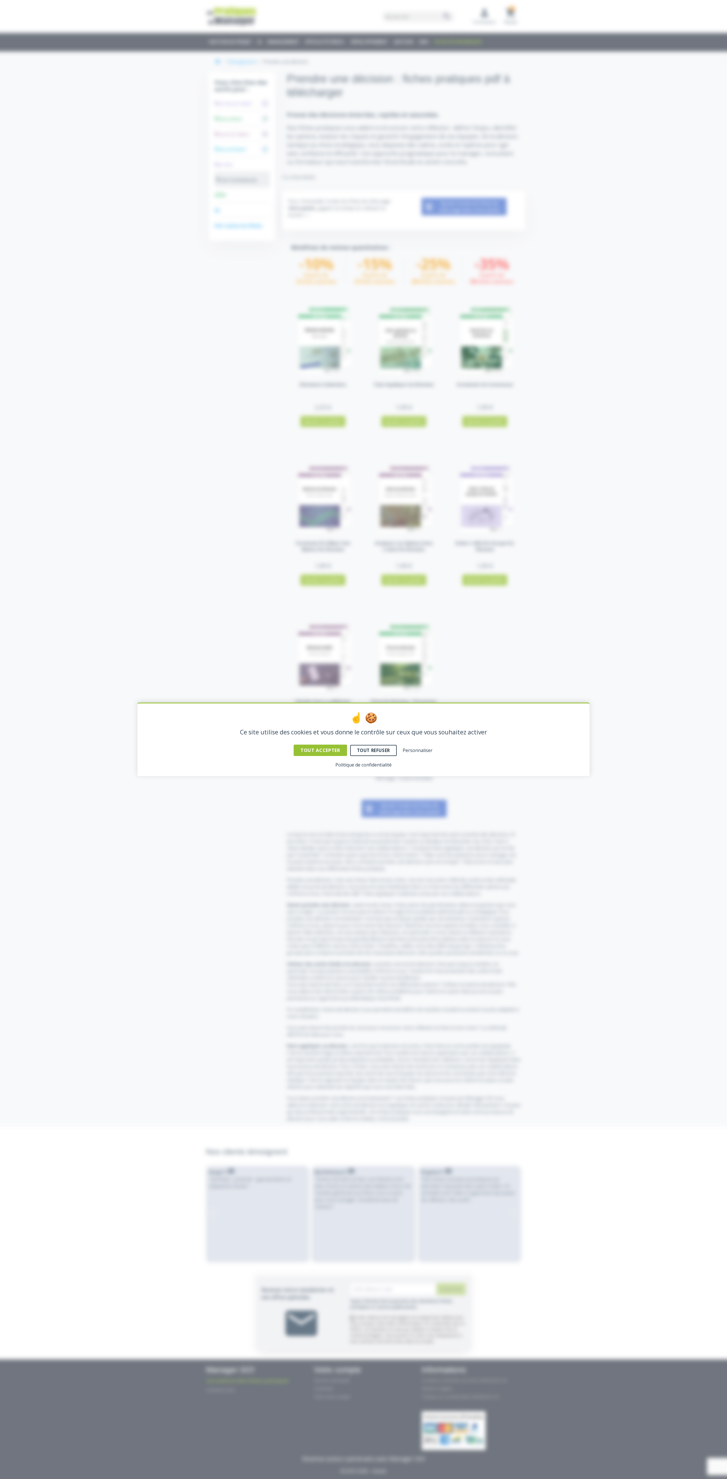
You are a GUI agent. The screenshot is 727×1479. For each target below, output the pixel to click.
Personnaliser (418, 750)
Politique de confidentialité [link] (363, 765)
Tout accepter (320, 750)
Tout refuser (373, 750)
